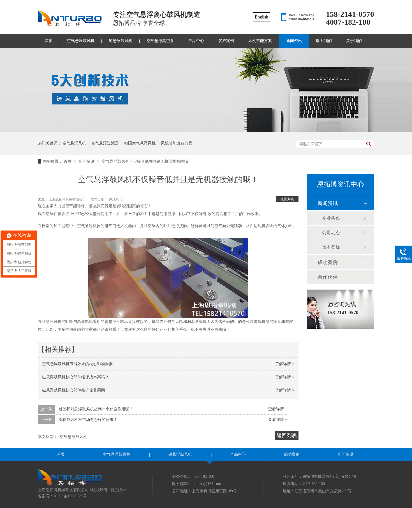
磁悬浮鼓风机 (120, 41)
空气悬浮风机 (74, 143)
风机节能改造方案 (176, 143)
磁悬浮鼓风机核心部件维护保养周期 (73, 390)
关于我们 (354, 41)
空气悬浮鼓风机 (80, 41)
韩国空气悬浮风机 (140, 143)
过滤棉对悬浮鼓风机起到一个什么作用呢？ (96, 409)
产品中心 (196, 41)
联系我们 (324, 41)
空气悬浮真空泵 (160, 41)
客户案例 (226, 41)
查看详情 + (277, 409)
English (261, 17)
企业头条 (331, 218)
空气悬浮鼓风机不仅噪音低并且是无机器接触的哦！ (147, 161)
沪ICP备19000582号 (70, 496)
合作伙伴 (328, 277)
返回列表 (287, 199)
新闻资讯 (294, 41)
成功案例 (328, 262)
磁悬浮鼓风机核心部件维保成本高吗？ (75, 377)
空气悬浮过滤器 (105, 143)
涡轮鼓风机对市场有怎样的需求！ (88, 420)
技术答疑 (331, 246)
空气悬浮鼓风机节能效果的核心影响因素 (77, 364)
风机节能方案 (260, 41)
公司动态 (331, 232)
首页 (49, 41)
